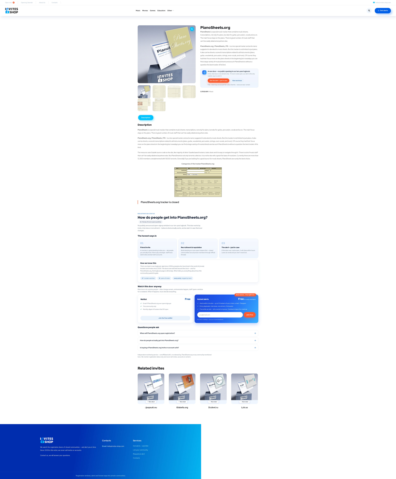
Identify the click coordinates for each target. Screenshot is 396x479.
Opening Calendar (27, 3)
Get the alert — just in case (218, 80)
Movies (145, 10)
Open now (9, 3)
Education (161, 10)
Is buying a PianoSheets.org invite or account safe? (159, 348)
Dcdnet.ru (213, 407)
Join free (249, 315)
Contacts (54, 3)
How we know (237, 80)
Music (138, 10)
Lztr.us (244, 407)
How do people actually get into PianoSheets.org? (159, 340)
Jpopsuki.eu (151, 407)
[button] (192, 29)
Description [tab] (145, 117)
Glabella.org (182, 407)
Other (169, 10)
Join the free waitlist (165, 318)
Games (152, 10)
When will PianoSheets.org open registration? (157, 333)
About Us (42, 3)
